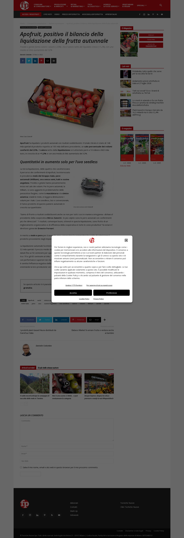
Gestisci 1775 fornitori (73, 285)
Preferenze (111, 292)
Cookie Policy (84, 299)
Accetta (73, 292)
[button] (126, 240)
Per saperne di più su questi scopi (99, 285)
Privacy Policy (98, 299)
